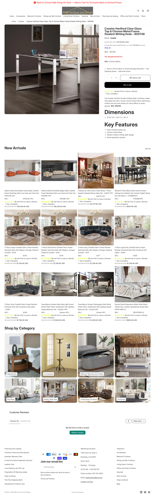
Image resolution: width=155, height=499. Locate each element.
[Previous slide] (81, 170)
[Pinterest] (149, 492)
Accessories (121, 452)
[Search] (138, 10)
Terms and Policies (47, 479)
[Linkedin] (141, 492)
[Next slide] (110, 170)
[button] (110, 91)
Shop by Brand (10, 476)
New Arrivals (121, 476)
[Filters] (128, 421)
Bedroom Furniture (123, 456)
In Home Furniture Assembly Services (18, 460)
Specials (120, 472)
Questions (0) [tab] (25, 421)
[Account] (142, 10)
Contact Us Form (87, 482)
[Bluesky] (145, 492)
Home (14, 21)
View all (147, 149)
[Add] (37, 185)
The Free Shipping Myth (13, 480)
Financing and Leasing (13, 449)
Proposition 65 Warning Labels (16, 472)
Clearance (120, 449)
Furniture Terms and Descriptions (17, 452)
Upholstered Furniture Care (15, 484)
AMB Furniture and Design (22, 492)
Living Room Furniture (125, 464)
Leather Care (9, 464)
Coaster (21, 21)
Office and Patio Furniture (126, 468)
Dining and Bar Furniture (126, 460)
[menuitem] (143, 16)
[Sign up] (75, 467)
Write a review (77, 432)
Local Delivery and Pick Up (15, 468)
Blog (118, 484)
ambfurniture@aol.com (93, 478)
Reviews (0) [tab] (14, 421)
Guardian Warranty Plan (13, 456)
